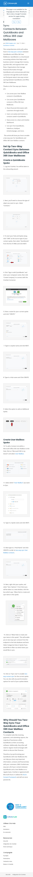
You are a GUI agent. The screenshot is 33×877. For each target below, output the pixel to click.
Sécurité (5, 841)
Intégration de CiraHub (9, 844)
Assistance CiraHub (8, 45)
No (19, 22)
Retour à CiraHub (8, 864)
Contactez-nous (7, 861)
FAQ (4, 826)
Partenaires (6, 858)
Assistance (6, 829)
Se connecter (7, 832)
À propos (5, 855)
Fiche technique (7, 847)
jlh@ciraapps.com (11, 43)
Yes (14, 22)
